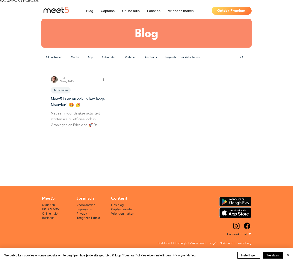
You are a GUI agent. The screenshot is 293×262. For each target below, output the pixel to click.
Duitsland (164, 243)
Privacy (82, 213)
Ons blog (117, 205)
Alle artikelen (54, 57)
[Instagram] (236, 225)
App (90, 57)
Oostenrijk (180, 243)
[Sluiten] (287, 255)
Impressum (84, 209)
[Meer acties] (105, 79)
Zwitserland (197, 243)
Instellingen (249, 255)
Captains (151, 57)
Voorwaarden (86, 205)
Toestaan (272, 255)
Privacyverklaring (184, 255)
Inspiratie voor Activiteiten (182, 57)
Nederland (226, 243)
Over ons (48, 204)
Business (48, 218)
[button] (242, 57)
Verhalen (130, 57)
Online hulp (50, 213)
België (212, 243)
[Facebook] (247, 225)
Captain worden (122, 209)
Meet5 (75, 57)
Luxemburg (244, 243)
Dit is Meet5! (51, 209)
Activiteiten (109, 57)
